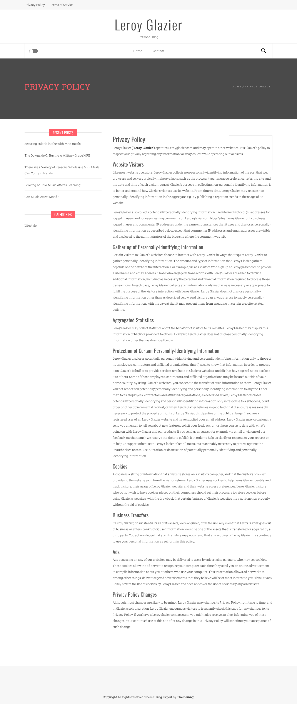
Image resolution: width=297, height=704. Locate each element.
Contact (158, 51)
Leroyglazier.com (244, 267)
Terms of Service (61, 5)
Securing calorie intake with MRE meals (53, 144)
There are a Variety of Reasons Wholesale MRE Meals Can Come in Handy (62, 170)
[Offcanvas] (33, 51)
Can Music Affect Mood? (41, 197)
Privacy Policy (35, 5)
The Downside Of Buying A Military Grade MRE (57, 155)
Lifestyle (31, 225)
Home (137, 51)
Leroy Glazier (148, 24)
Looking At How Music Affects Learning (52, 185)
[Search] (263, 50)
